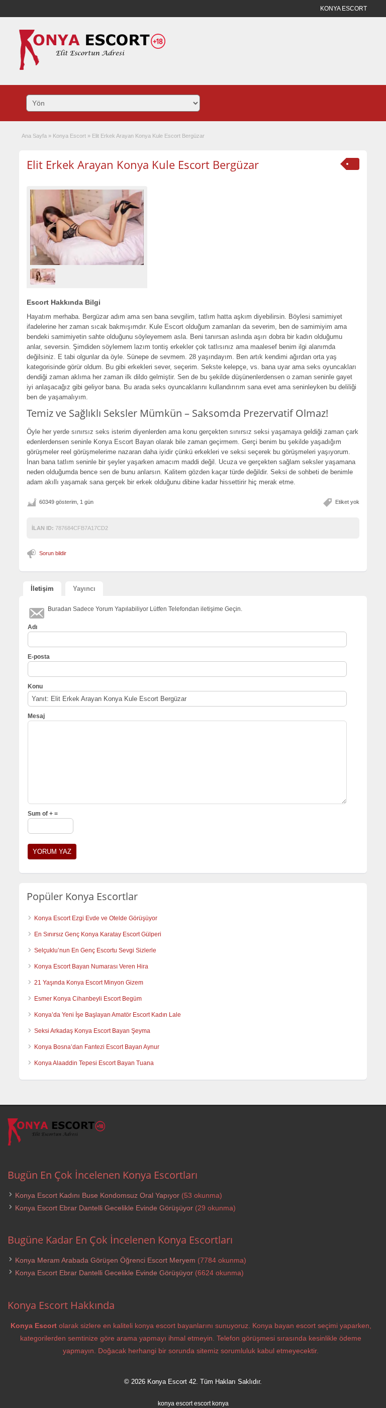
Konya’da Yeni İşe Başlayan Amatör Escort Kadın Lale (107, 1014)
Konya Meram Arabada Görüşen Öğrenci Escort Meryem (105, 1260)
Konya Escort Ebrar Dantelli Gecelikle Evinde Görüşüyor (104, 1208)
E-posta (39, 656)
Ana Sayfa (34, 136)
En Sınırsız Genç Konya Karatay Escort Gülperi (97, 934)
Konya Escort (69, 136)
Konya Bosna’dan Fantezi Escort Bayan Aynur (96, 1046)
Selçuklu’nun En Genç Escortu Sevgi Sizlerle (95, 950)
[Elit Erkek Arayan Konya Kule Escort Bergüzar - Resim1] (44, 276)
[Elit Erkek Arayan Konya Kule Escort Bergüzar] (87, 227)
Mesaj (36, 716)
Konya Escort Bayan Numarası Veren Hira (91, 966)
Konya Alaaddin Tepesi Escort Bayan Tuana (94, 1063)
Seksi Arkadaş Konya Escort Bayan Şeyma (92, 1030)
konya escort (175, 1403)
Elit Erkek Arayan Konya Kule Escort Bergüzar (143, 164)
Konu (35, 686)
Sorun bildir (52, 553)
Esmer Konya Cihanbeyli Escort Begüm (88, 998)
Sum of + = (43, 813)
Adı (32, 627)
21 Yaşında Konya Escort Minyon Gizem (88, 982)
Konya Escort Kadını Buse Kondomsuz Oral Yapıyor (97, 1195)
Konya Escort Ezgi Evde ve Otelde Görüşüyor (95, 918)
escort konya (211, 1403)
